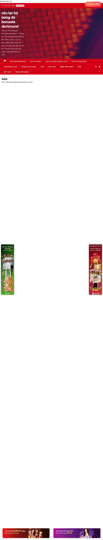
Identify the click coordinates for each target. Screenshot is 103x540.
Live (42, 67)
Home (4, 82)
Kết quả (52, 67)
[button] (96, 67)
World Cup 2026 (29, 67)
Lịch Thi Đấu (35, 61)
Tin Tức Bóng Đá (79, 61)
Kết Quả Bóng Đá (18, 61)
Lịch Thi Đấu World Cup (56, 61)
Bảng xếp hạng (66, 67)
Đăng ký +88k (93, 4)
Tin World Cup (10, 67)
